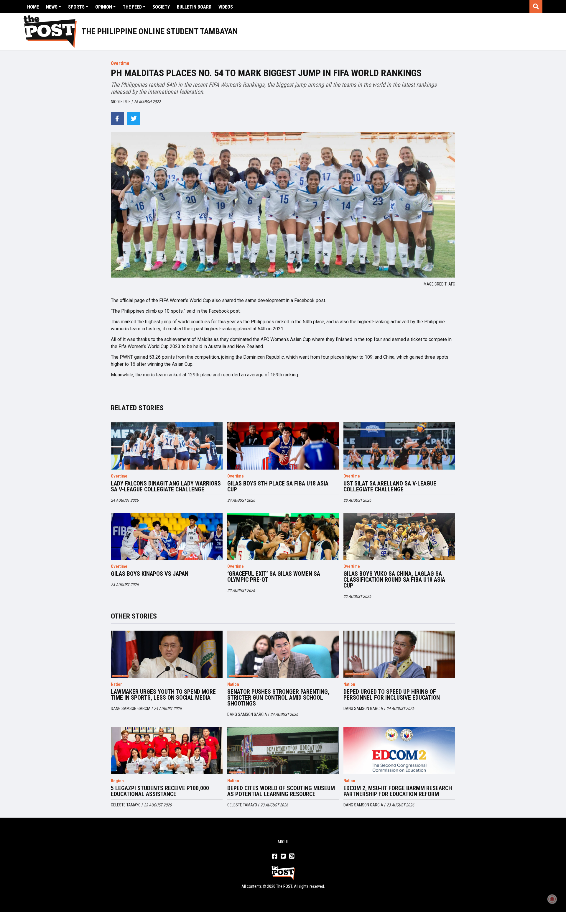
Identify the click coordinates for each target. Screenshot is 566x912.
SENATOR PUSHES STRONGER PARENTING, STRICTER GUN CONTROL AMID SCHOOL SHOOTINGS (278, 697)
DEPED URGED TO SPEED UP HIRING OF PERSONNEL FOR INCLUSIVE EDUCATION (391, 695)
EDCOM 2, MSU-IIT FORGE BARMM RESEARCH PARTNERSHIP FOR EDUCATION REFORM (397, 791)
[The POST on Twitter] (283, 856)
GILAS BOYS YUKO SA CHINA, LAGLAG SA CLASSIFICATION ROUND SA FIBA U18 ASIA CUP (394, 579)
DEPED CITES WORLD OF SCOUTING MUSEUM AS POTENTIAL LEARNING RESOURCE (281, 791)
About (283, 841)
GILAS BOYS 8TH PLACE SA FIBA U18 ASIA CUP (277, 486)
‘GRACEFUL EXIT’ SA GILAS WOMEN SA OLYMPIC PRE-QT (273, 577)
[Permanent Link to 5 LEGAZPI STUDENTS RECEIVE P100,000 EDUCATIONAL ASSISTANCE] (167, 750)
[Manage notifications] (552, 899)
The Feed (132, 7)
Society (161, 7)
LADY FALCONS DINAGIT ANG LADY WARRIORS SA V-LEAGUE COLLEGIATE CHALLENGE (166, 486)
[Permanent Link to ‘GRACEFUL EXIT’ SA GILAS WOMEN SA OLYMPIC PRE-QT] (283, 536)
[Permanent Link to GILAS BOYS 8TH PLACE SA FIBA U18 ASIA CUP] (283, 446)
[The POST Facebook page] (274, 856)
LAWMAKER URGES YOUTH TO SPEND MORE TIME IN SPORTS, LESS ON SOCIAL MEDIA (163, 695)
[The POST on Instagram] (291, 856)
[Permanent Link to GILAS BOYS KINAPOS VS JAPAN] (167, 536)
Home (33, 7)
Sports (76, 7)
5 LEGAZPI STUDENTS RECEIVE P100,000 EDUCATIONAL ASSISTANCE (160, 791)
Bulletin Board (194, 7)
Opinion (103, 7)
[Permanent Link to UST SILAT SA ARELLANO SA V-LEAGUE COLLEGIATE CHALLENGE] (399, 446)
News (51, 7)
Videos (225, 7)
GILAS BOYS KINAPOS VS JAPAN (149, 574)
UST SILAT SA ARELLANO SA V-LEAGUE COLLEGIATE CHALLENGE (389, 486)
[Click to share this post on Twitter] (133, 118)
